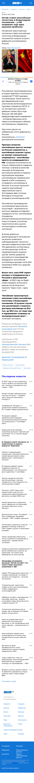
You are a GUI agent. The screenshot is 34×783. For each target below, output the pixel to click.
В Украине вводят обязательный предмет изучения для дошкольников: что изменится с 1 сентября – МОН (14, 419)
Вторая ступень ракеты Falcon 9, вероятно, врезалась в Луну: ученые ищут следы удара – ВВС (15, 672)
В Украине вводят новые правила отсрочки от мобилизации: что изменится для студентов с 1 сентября (14, 469)
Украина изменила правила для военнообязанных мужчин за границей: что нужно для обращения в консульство (15, 551)
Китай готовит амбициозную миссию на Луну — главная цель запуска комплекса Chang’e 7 (14, 396)
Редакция (5, 750)
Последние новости (14, 376)
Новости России (8, 365)
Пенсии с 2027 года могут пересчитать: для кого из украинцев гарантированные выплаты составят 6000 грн (14, 493)
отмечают (20, 137)
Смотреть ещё (9, 681)
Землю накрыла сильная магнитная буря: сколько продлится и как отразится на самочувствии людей (14, 481)
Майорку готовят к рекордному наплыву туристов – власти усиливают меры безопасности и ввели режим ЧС (15, 600)
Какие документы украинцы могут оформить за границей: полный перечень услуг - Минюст (14, 505)
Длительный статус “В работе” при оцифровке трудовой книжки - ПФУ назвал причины (15, 516)
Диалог (4, 12)
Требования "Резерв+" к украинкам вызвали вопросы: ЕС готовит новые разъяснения (15, 407)
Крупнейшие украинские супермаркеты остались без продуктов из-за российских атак (14, 636)
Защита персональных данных (21, 755)
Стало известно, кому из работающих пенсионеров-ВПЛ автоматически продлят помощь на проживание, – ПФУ (15, 660)
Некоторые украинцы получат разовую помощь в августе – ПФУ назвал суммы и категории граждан (15, 527)
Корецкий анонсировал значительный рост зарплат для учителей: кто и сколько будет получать (15, 432)
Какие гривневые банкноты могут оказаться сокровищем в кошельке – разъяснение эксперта (15, 539)
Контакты (5, 754)
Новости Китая (19, 365)
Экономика (27, 368)
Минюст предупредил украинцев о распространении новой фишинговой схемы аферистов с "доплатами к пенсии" (15, 456)
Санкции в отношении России (12, 368)
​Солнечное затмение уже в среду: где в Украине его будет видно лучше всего (15, 611)
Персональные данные (22, 751)
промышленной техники (14, 344)
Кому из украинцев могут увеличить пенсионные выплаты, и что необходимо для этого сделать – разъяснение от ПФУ (15, 623)
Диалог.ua (15, 763)
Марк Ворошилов (14, 48)
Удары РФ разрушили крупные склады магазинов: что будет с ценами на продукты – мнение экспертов (15, 576)
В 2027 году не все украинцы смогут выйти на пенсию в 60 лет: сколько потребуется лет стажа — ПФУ (14, 384)
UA (30, 3)
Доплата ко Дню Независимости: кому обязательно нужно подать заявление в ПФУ (13, 648)
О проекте (6, 746)
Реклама (19, 746)
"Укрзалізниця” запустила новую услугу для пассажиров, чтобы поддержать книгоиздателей (15, 588)
